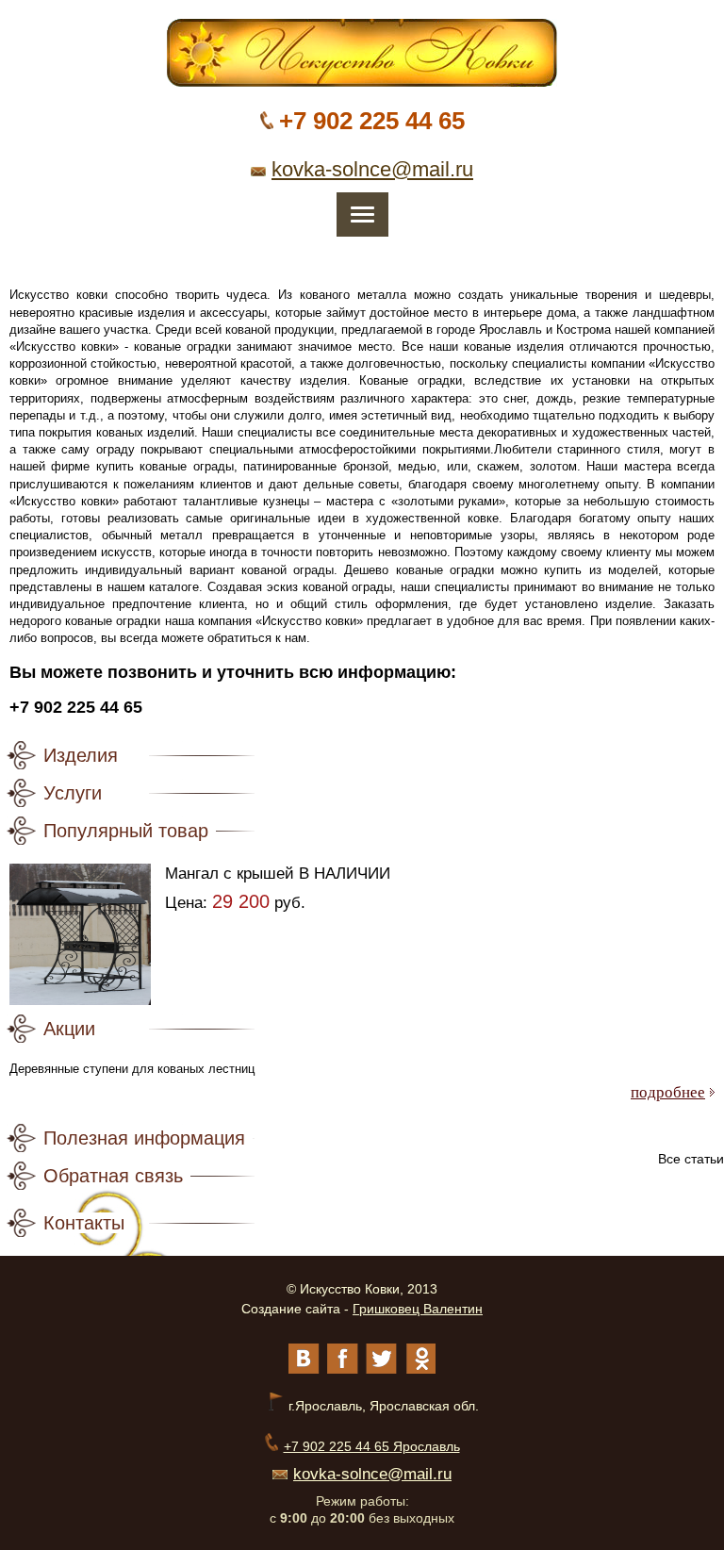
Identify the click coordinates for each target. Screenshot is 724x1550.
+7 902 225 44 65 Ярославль (372, 1446)
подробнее (668, 1092)
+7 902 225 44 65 (372, 121)
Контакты (83, 1222)
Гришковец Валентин (418, 1308)
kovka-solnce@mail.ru (372, 169)
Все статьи (691, 1158)
